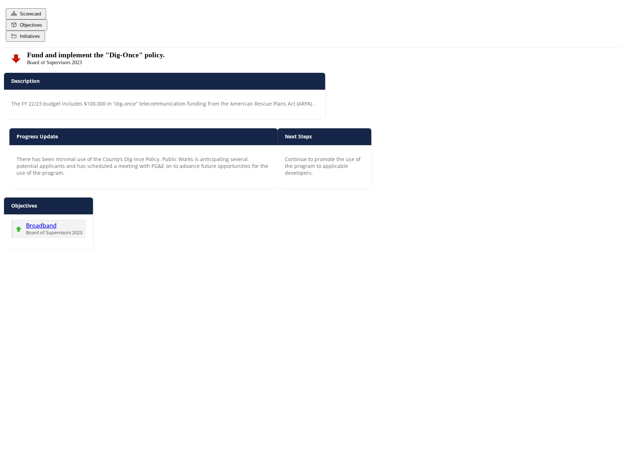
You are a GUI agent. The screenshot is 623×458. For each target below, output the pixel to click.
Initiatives (28, 36)
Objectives (29, 25)
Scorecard (29, 14)
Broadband (41, 226)
